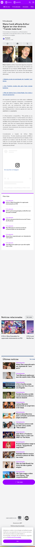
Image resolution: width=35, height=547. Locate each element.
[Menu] (33, 2)
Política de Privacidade (14, 537)
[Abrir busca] (29, 2)
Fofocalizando (7, 21)
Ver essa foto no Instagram (11, 169)
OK (17, 541)
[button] (13, 331)
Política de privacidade (17, 526)
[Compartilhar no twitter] (27, 43)
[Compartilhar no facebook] (17, 43)
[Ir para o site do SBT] (27, 518)
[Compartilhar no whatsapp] (7, 43)
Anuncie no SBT (17, 523)
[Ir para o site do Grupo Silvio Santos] (15, 518)
